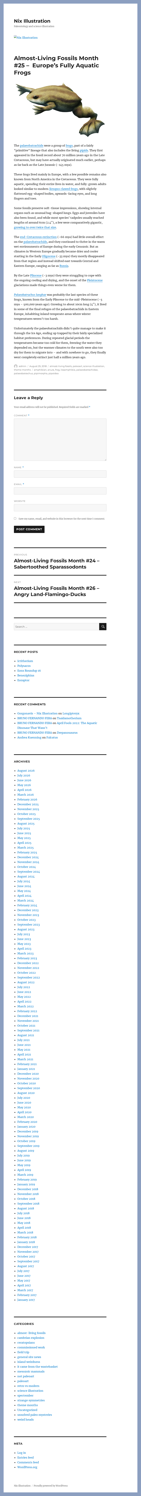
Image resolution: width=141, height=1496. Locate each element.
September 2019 (28, 1146)
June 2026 (24, 780)
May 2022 (24, 996)
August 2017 (25, 1266)
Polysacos (24, 666)
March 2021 (25, 1059)
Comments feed (28, 1462)
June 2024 (24, 886)
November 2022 (28, 968)
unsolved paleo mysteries (34, 1414)
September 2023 (28, 924)
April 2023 (24, 948)
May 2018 (23, 1223)
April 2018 (24, 1227)
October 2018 (26, 1198)
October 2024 (26, 867)
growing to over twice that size (35, 227)
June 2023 (24, 939)
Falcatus (52, 737)
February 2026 (27, 799)
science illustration (93, 366)
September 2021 (28, 1030)
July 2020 (23, 1097)
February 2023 (27, 958)
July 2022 (23, 987)
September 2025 (28, 818)
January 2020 (26, 1126)
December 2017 (27, 1247)
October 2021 (26, 1025)
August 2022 (26, 982)
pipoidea (53, 373)
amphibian (40, 369)
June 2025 (24, 833)
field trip (23, 1352)
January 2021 (26, 1069)
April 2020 (24, 1112)
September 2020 (28, 1088)
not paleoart (25, 1376)
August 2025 (26, 823)
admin (22, 366)
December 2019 (27, 1131)
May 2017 (23, 1280)
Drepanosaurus (67, 732)
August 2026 (26, 770)
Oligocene (49, 256)
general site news (29, 1357)
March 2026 (25, 794)
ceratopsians (26, 1342)
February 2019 (27, 1179)
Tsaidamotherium (69, 718)
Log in (21, 1452)
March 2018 (25, 1232)
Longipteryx (71, 713)
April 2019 (24, 1170)
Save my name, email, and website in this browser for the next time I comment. (62, 518)
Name (19, 467)
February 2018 (27, 1237)
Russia (63, 266)
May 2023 (24, 944)
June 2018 (24, 1218)
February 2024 (27, 905)
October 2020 (26, 1083)
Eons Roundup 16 (29, 670)
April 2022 (24, 1001)
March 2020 (25, 1117)
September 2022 (28, 977)
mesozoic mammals (31, 1371)
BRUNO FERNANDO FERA (34, 718)
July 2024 (23, 881)
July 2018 (23, 1213)
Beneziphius (25, 675)
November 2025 (28, 809)
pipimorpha (40, 373)
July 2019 (23, 1155)
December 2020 (28, 1073)
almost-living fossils (61, 366)
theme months (22, 369)
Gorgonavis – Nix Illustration (37, 713)
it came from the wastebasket (37, 1366)
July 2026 (23, 775)
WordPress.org (27, 1467)
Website (20, 501)
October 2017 (26, 1256)
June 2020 (24, 1102)
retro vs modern (28, 1386)
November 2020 (28, 1078)
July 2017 (23, 1271)
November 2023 (28, 915)
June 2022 (24, 992)
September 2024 (28, 871)
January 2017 (26, 1300)
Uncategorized (27, 1410)
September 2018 (28, 1203)
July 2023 (23, 934)
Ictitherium (25, 661)
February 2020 (27, 1122)
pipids (84, 150)
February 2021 (27, 1064)
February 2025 (27, 852)
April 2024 (24, 895)
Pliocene (36, 275)
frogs (69, 145)
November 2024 (28, 862)
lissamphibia (68, 369)
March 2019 (25, 1174)
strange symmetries (31, 1400)
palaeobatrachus (23, 373)
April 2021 (24, 1054)
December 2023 (28, 910)
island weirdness (28, 1362)
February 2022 (27, 1011)
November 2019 (28, 1136)
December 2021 (27, 1016)
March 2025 (25, 847)
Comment (22, 415)
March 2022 (25, 1006)
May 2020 (24, 1107)
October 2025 (26, 814)
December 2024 (28, 857)
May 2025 (24, 838)
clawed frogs (63, 189)
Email (19, 484)
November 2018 (28, 1194)
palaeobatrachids (31, 145)
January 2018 (26, 1242)
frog (57, 369)
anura (51, 369)
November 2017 (28, 1251)
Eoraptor (23, 680)
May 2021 (23, 1049)
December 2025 (28, 804)
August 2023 (25, 929)
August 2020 (26, 1093)
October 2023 (26, 919)
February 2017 (26, 1295)
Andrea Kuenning (29, 737)
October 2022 (26, 972)
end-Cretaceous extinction (38, 237)
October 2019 (26, 1141)
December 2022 (28, 963)
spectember (25, 1395)
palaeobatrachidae (87, 369)
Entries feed (25, 1457)
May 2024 (24, 891)
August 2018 (25, 1208)
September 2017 (28, 1261)
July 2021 (23, 1040)
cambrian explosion (30, 1337)
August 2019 (25, 1150)
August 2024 (26, 876)
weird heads (25, 1419)
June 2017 (23, 1275)
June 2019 (24, 1160)
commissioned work (31, 1347)
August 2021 (25, 1035)
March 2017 (25, 1290)
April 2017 (24, 1285)
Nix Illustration (32, 21)
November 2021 (28, 1020)
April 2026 (24, 790)
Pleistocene (95, 280)
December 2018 (27, 1189)
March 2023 (25, 953)
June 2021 (24, 1045)
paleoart (77, 366)
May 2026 (24, 785)
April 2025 (24, 842)
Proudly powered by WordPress (51, 1485)
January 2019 (26, 1184)
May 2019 (23, 1165)
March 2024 (25, 900)
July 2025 (23, 828)
